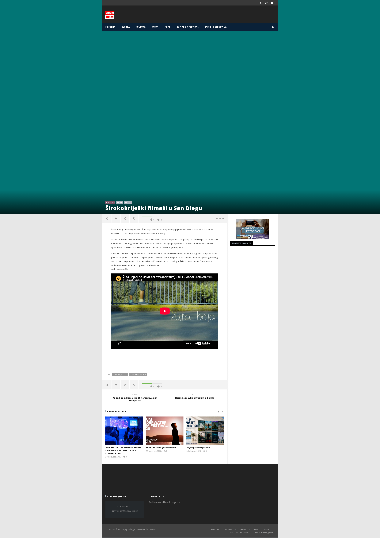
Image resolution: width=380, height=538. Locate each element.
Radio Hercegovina (216, 27)
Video (120, 202)
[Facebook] (260, 2)
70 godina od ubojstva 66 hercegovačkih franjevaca (135, 398)
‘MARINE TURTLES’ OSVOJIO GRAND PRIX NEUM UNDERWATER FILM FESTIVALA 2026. (123, 450)
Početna (110, 27)
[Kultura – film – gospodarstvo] (164, 430)
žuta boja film (120, 374)
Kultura (141, 27)
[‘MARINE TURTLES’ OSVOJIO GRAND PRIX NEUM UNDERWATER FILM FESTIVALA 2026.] (124, 430)
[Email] (272, 2)
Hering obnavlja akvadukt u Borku (194, 396)
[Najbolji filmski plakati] (205, 430)
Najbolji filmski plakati (198, 447)
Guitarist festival (187, 27)
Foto (168, 27)
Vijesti (128, 202)
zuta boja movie (138, 374)
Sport (155, 27)
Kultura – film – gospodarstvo (161, 447)
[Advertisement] (219, 15)
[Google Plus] (266, 2)
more (219, 218)
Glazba (125, 27)
